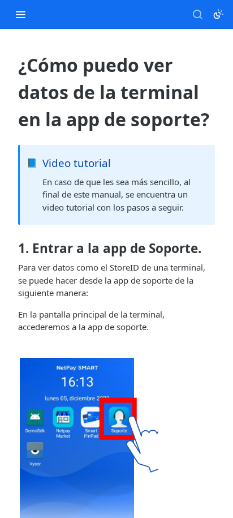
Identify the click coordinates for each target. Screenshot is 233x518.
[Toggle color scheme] (218, 14)
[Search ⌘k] (197, 14)
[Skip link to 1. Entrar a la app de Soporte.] (10, 248)
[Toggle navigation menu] (20, 14)
